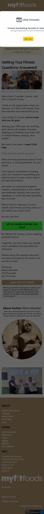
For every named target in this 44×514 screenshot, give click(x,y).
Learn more (28, 39)
